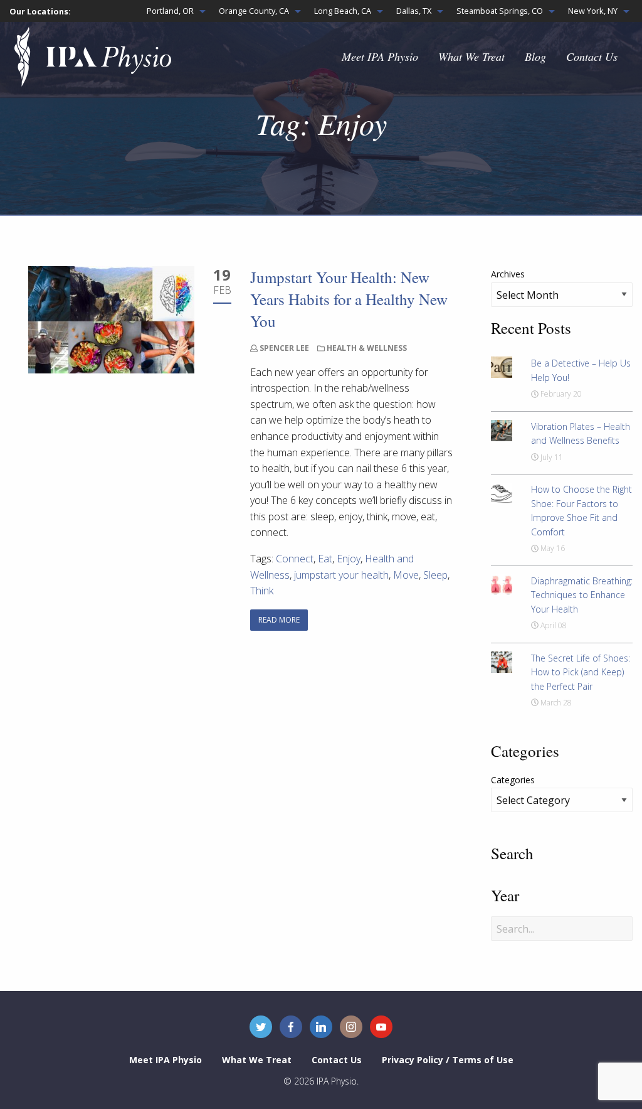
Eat (325, 558)
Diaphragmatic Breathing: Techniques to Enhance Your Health (582, 595)
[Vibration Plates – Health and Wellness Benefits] (501, 429)
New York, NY (593, 10)
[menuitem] (173, 11)
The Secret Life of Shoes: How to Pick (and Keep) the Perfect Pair (580, 672)
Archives (508, 274)
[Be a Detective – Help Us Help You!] (501, 366)
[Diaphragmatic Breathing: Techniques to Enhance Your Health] (501, 584)
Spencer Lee (284, 348)
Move (406, 575)
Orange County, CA (254, 10)
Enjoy (348, 558)
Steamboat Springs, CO (499, 10)
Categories (513, 780)
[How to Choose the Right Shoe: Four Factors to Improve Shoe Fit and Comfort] (501, 493)
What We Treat (471, 56)
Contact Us (592, 56)
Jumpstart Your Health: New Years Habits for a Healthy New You (349, 299)
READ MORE (279, 619)
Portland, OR (170, 10)
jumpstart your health (341, 575)
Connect (294, 558)
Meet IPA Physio (380, 56)
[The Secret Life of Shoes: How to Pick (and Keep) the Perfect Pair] (501, 661)
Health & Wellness (367, 348)
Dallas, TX (413, 10)
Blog (535, 56)
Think (261, 590)
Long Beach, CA (342, 10)
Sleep (435, 575)
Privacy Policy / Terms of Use (447, 1060)
